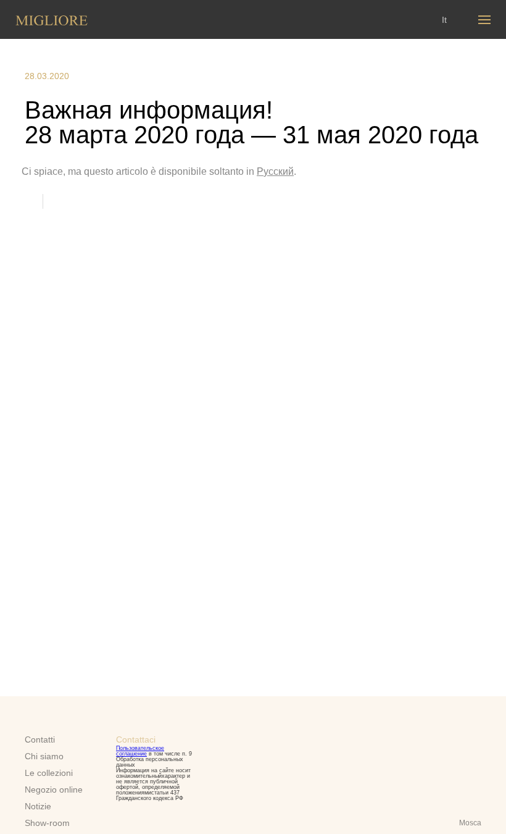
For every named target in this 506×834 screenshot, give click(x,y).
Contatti (40, 739)
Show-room (47, 823)
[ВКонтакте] (63, 200)
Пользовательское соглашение (140, 751)
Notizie (38, 806)
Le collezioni (49, 773)
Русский (275, 171)
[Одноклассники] (88, 200)
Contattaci (136, 739)
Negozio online (54, 789)
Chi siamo (44, 756)
